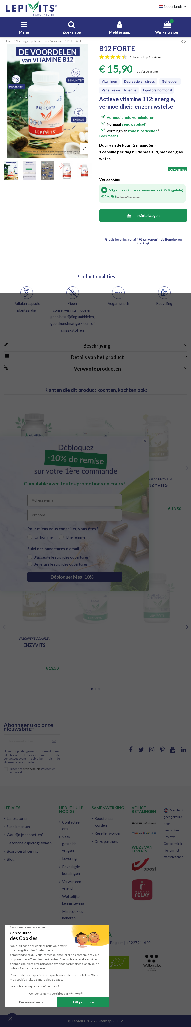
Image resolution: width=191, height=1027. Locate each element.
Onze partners (106, 841)
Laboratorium (18, 818)
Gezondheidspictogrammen (29, 843)
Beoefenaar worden (104, 821)
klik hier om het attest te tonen (173, 850)
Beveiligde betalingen (71, 870)
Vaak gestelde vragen (69, 844)
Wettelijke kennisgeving (73, 899)
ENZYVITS (157, 485)
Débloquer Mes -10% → (75, 577)
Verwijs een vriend (71, 884)
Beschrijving (96, 346)
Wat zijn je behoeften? (25, 834)
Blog (11, 859)
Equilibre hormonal (157, 90)
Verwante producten (96, 368)
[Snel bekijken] (57, 411)
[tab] (95, 346)
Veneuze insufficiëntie (119, 90)
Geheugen (170, 81)
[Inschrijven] (54, 741)
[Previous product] (182, 41)
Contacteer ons (71, 825)
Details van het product (96, 357)
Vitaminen (109, 81)
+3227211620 (138, 943)
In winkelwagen (147, 215)
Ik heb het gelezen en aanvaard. (33, 770)
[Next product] (185, 41)
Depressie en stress (139, 81)
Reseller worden (108, 833)
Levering (69, 858)
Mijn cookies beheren (72, 914)
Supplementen (18, 826)
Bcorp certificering (22, 851)
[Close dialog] (144, 440)
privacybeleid (32, 768)
